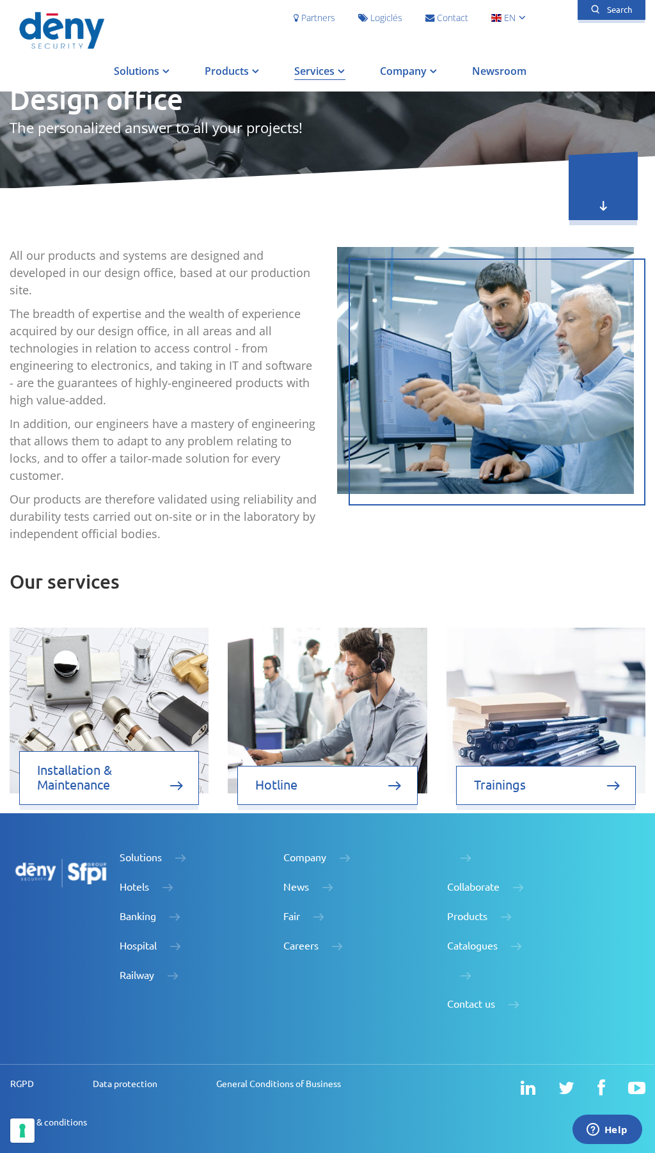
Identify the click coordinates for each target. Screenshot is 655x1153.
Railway (137, 975)
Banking (138, 916)
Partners (317, 18)
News (296, 887)
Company (304, 857)
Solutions (141, 857)
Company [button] (404, 71)
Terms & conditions (48, 1122)
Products (467, 916)
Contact (451, 18)
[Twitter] (566, 1088)
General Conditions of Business (278, 1084)
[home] (61, 29)
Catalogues (472, 945)
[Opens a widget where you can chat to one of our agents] (607, 1131)
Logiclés (385, 18)
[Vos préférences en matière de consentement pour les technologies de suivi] (22, 1130)
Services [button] (315, 71)
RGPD (22, 1084)
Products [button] (228, 71)
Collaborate (473, 887)
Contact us (471, 1004)
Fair (291, 916)
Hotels (134, 887)
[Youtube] (636, 1088)
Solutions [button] (138, 71)
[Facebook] (601, 1088)
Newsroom (499, 71)
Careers (301, 945)
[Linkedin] (528, 1088)
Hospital (138, 945)
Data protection (125, 1084)
